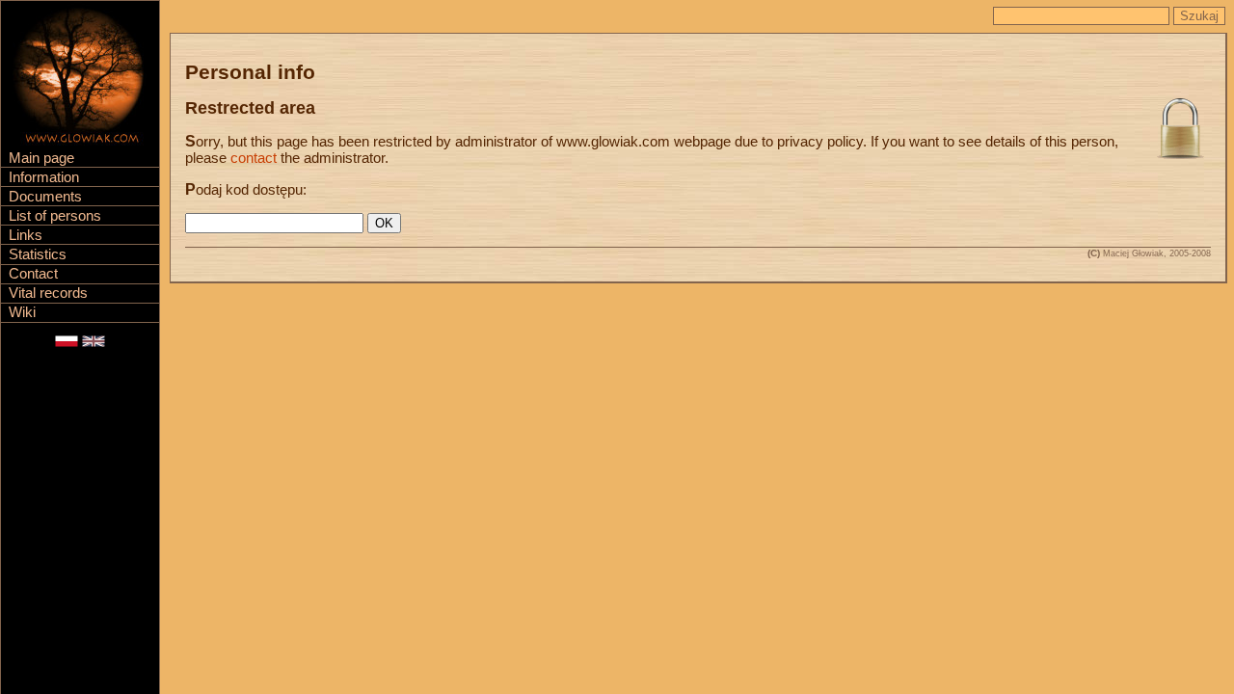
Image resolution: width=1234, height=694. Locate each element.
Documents (45, 196)
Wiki (22, 312)
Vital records (48, 293)
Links (25, 235)
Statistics (38, 254)
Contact (33, 273)
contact (253, 158)
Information (44, 177)
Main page (41, 158)
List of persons (55, 216)
